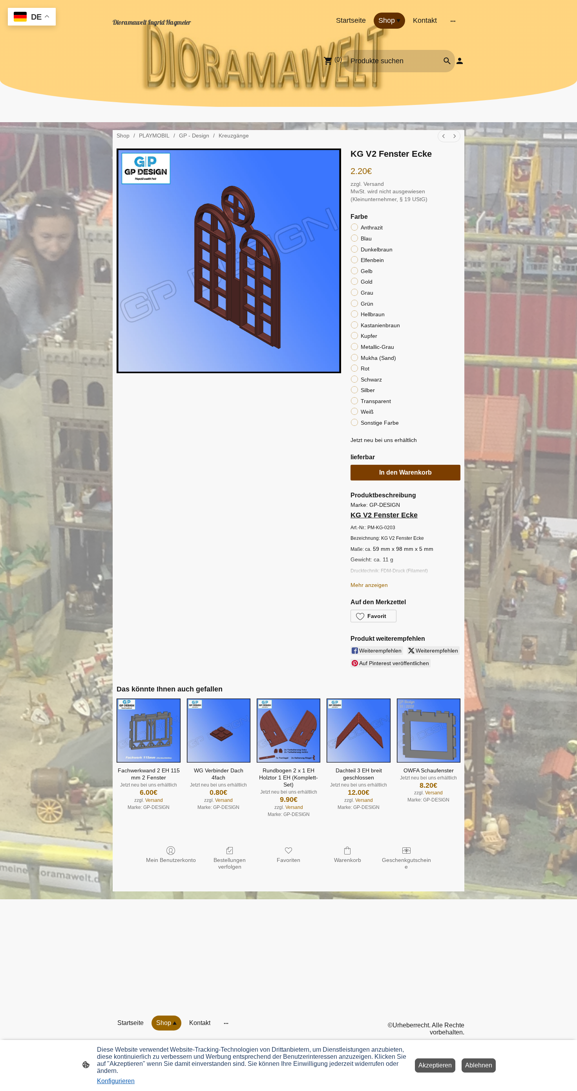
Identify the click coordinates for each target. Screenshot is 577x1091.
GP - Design (194, 135)
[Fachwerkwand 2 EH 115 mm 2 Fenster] (148, 730)
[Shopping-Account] (459, 61)
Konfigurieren (116, 1081)
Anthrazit (372, 227)
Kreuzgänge (234, 135)
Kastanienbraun (380, 325)
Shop (123, 135)
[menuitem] (443, 136)
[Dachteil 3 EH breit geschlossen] (358, 730)
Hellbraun (373, 314)
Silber (368, 390)
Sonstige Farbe (380, 423)
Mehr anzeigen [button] (369, 585)
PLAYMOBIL (154, 135)
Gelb (366, 271)
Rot (365, 368)
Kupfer (369, 336)
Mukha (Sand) (378, 358)
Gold (366, 282)
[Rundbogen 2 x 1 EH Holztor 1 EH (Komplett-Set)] (288, 730)
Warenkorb (347, 860)
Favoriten (288, 860)
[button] (373, 616)
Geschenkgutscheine (406, 863)
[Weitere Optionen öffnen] (453, 21)
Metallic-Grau (377, 347)
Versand (373, 184)
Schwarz (371, 379)
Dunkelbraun (377, 249)
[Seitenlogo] (167, 30)
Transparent (376, 401)
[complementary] (32, 17)
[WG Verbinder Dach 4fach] (218, 730)
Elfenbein (372, 260)
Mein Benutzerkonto (171, 860)
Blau (366, 238)
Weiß (367, 412)
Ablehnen (478, 1065)
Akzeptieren (435, 1065)
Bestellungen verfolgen (230, 863)
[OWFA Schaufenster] (428, 730)
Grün (367, 304)
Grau (367, 293)
